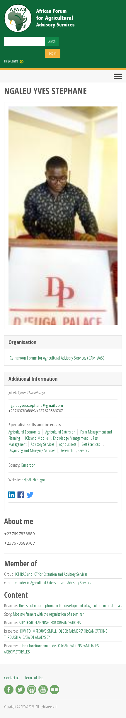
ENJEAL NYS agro (33, 479)
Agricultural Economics (24, 432)
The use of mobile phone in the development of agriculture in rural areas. (70, 605)
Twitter (30, 494)
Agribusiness (67, 444)
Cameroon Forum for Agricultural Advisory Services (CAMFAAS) (57, 358)
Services (83, 450)
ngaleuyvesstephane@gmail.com (35, 405)
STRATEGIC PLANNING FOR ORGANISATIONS (50, 622)
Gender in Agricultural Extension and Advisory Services (53, 582)
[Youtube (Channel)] (43, 690)
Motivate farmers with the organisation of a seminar (48, 614)
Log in (53, 53)
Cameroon (28, 465)
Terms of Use (34, 677)
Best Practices (90, 444)
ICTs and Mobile (36, 438)
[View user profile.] (63, 215)
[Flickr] (54, 690)
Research (66, 450)
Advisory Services (42, 444)
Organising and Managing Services (31, 450)
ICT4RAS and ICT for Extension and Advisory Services (51, 574)
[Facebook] (8, 690)
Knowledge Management (70, 438)
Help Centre (11, 61)
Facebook (21, 494)
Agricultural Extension (60, 432)
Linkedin (12, 494)
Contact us (11, 677)
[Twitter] (20, 690)
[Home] (39, 18)
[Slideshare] (31, 690)
